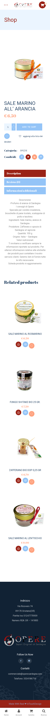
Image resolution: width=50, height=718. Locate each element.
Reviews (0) (13, 182)
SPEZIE (23, 150)
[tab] (25, 173)
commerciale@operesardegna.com (25, 674)
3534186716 (30, 678)
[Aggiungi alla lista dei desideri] (31, 346)
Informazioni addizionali (22, 190)
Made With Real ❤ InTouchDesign (25, 704)
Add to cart (29, 127)
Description (14, 173)
